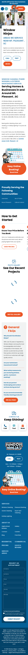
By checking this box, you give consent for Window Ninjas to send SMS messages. (15, 613)
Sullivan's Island (19, 202)
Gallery (17, 526)
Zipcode (6, 589)
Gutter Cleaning (7, 511)
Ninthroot (23, 652)
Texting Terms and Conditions (11, 611)
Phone (5, 579)
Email (5, 584)
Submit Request (14, 619)
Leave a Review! (18, 546)
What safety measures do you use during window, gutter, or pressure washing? (12, 374)
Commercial (20, 542)
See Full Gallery (13, 314)
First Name (6, 569)
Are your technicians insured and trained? (11, 364)
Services (5, 504)
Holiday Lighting (7, 516)
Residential (7, 542)
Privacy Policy (12, 651)
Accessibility (21, 651)
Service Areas (5, 552)
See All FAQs (11, 400)
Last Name (6, 574)
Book (21, 9)
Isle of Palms (18, 198)
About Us (6, 523)
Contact (4, 532)
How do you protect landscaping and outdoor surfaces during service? (12, 385)
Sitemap (4, 652)
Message (6, 594)
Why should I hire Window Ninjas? (12, 337)
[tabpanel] (13, 238)
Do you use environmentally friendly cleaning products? (13, 394)
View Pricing (9, 247)
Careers (17, 532)
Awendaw (5, 198)
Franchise (18, 535)
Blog (3, 535)
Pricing (5, 545)
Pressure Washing (20, 507)
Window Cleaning (7, 507)
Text (17, 58)
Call (7, 58)
